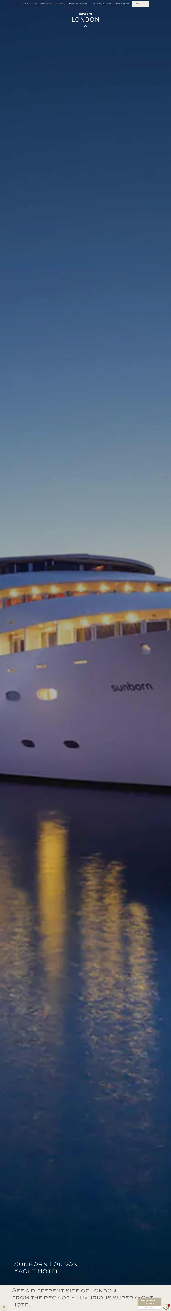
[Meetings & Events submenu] (87, 3)
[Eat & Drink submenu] (65, 3)
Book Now (140, 4)
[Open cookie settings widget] (4, 1307)
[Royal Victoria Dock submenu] (111, 3)
